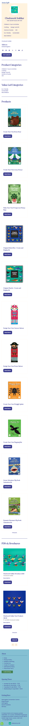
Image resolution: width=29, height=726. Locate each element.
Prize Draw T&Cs (8, 668)
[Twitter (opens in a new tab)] (12, 50)
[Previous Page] (13, 644)
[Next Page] (16, 644)
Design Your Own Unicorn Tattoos (13, 328)
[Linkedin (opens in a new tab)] (3, 50)
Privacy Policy (8, 660)
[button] (26, 3)
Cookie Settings (7, 672)
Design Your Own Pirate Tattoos (13, 366)
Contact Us (7, 663)
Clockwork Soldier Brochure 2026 (13, 574)
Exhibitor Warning (9, 661)
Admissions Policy (9, 667)
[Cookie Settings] (2, 723)
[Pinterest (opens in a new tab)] (9, 50)
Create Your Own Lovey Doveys (12, 170)
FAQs (5, 658)
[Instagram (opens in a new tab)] (16, 50)
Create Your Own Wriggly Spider (13, 404)
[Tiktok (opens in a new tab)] (22, 50)
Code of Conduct (9, 665)
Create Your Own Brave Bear (12, 132)
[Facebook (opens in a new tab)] (6, 50)
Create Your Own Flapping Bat (12, 442)
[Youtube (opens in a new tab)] (19, 50)
